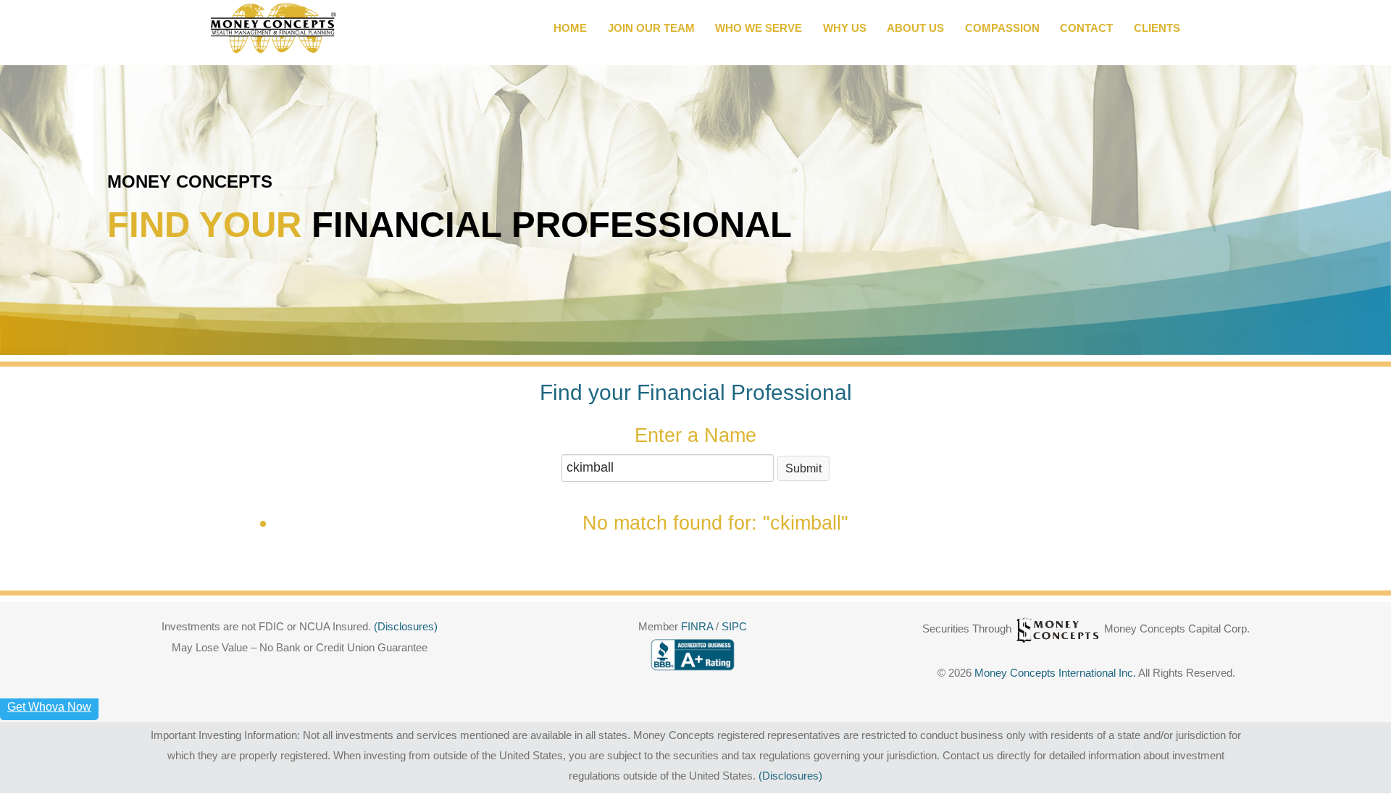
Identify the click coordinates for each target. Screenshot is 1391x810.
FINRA (698, 626)
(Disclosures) (406, 626)
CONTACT (1086, 28)
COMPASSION (1002, 28)
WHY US (844, 28)
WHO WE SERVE (758, 28)
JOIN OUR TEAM (651, 28)
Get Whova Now (49, 707)
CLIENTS (1157, 28)
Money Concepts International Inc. (1056, 673)
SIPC (734, 626)
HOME (570, 28)
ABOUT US (915, 28)
